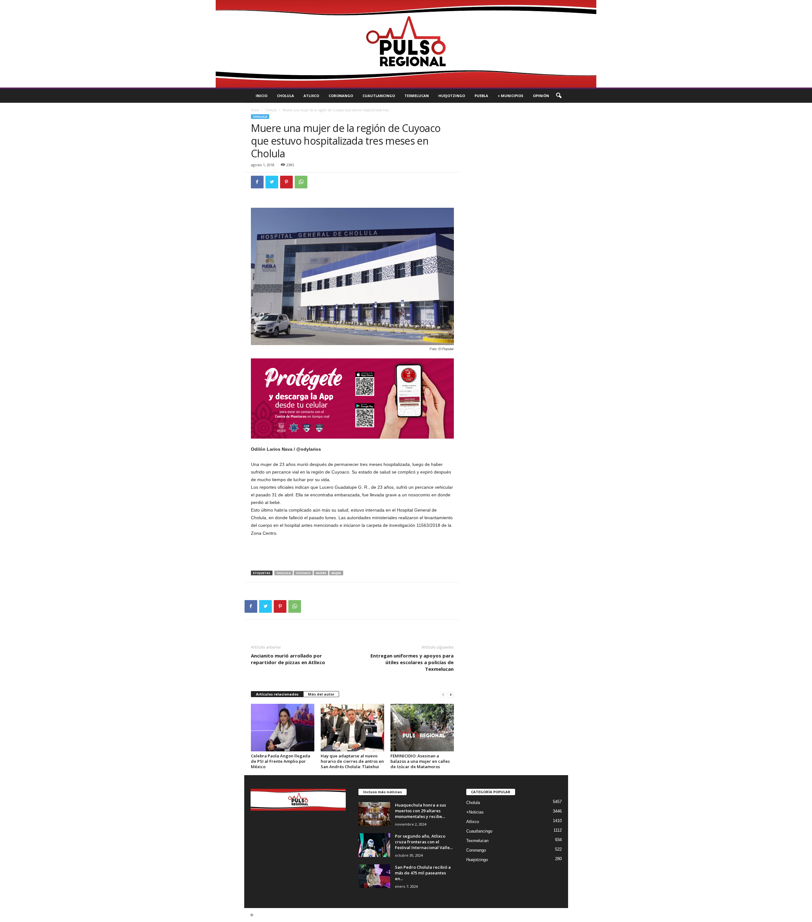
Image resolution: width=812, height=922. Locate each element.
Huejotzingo (451, 95)
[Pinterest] (286, 182)
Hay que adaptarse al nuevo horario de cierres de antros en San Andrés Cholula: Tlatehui (352, 761)
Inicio (261, 95)
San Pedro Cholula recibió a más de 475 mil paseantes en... (423, 872)
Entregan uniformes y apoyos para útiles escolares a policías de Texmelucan (412, 662)
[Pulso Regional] (406, 44)
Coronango (341, 95)
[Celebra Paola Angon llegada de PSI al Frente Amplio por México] (282, 727)
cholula (284, 573)
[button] (559, 96)
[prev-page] (443, 694)
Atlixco (311, 95)
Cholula (285, 95)
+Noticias (475, 812)
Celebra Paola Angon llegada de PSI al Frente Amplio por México (280, 761)
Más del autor (321, 694)
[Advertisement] (352, 554)
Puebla (481, 95)
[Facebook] (257, 182)
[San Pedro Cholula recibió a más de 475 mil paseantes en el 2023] (374, 876)
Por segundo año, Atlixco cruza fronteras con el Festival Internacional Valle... (424, 841)
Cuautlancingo (379, 95)
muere (321, 573)
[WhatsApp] (301, 182)
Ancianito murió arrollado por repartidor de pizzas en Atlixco (288, 658)
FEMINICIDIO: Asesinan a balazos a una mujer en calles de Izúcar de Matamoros (420, 761)
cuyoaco (303, 573)
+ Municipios (510, 95)
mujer (336, 573)
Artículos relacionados (277, 694)
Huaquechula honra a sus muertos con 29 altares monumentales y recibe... (420, 810)
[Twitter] (271, 182)
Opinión (541, 95)
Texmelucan (416, 95)
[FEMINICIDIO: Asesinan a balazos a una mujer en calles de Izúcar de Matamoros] (422, 727)
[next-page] (451, 694)
